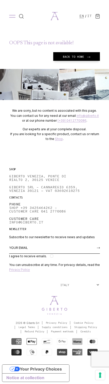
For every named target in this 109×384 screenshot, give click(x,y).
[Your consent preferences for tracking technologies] (100, 375)
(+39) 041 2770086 (72, 120)
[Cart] (97, 16)
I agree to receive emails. (28, 256)
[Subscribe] (98, 247)
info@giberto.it (88, 116)
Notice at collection (25, 377)
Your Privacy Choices (41, 369)
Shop (59, 139)
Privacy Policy (19, 270)
